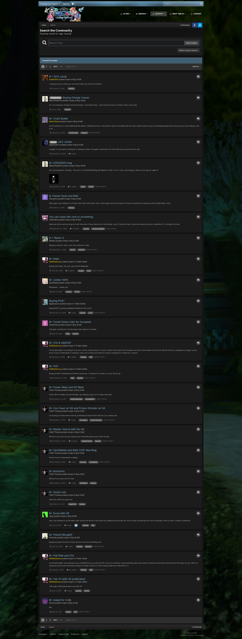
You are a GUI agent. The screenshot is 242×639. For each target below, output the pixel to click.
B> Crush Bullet (58, 118)
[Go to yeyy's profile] (45, 514)
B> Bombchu (57, 471)
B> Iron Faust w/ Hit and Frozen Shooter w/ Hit (77, 408)
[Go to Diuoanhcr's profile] (45, 197)
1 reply (73, 154)
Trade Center (81, 262)
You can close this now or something (71, 216)
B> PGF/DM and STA (61, 555)
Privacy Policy (63, 634)
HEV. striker (65, 141)
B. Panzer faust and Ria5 (63, 195)
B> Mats (54, 258)
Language (42, 634)
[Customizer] (73, 3)
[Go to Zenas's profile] (45, 601)
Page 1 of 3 (70, 66)
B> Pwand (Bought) (60, 534)
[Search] (201, 3)
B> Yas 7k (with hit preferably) (67, 578)
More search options (189, 50)
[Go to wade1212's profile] (45, 78)
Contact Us (75, 634)
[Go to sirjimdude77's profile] (45, 143)
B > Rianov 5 (56, 237)
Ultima (126, 14)
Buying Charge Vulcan (76, 97)
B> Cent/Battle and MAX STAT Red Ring (72, 450)
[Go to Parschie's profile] (45, 536)
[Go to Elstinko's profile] (45, 239)
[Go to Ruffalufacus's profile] (45, 260)
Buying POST (57, 300)
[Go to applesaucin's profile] (45, 302)
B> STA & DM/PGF (60, 342)
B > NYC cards (58, 76)
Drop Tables (178, 14)
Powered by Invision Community (192, 635)
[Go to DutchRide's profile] (45, 281)
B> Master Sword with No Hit (66, 429)
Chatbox (197, 14)
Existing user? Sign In (49, 4)
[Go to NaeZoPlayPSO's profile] (45, 99)
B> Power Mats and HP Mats (66, 387)
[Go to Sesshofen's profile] (45, 323)
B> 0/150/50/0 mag (60, 162)
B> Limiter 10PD (58, 279)
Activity (159, 14)
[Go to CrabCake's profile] (45, 218)
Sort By (196, 66)
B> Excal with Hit (59, 513)
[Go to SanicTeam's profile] (45, 120)
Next (56, 66)
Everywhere (190, 4)
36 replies (72, 570)
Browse (142, 14)
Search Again (191, 43)
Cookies (84, 634)
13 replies (75, 229)
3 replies (70, 271)
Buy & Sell (77, 79)
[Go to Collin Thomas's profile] (45, 388)
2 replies (73, 187)
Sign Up (66, 4)
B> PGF (53, 366)
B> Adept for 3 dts (60, 600)
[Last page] (61, 66)
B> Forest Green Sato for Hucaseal (70, 321)
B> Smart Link (57, 492)
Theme (52, 634)
